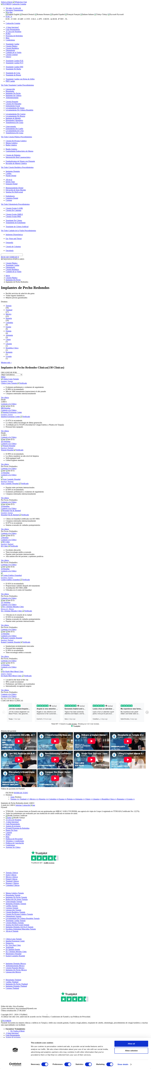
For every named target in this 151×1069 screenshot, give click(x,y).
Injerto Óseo (10, 182)
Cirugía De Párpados (13, 104)
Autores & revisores (13, 826)
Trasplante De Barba (13, 69)
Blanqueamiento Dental (14, 188)
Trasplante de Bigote (13, 75)
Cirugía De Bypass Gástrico (16, 141)
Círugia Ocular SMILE (14, 214)
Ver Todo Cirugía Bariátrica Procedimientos (17, 167)
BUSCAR (5, 257)
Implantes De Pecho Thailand (17, 984)
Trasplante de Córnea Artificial (17, 227)
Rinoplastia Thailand (13, 980)
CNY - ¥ (29, 19)
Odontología (10, 50)
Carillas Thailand (12, 982)
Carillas (8, 173)
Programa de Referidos (14, 36)
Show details (122, 1064)
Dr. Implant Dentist (13, 949)
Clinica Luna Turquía (14, 939)
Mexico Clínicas (12, 877)
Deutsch (31, 14)
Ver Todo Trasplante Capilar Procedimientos (17, 85)
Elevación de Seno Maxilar (16, 190)
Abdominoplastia (12, 98)
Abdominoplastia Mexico (15, 966)
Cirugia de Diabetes (13, 155)
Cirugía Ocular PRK (13, 216)
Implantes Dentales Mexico (16, 964)
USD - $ (16, 19)
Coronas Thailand (12, 988)
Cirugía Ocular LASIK (14, 208)
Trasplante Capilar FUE (14, 61)
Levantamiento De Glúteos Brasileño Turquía (23, 918)
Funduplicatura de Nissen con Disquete (20, 161)
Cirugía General (12, 55)
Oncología (9, 251)
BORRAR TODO (21, 793)
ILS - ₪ (35, 19)
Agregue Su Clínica (13, 847)
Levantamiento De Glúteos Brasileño (19, 110)
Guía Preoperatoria (13, 29)
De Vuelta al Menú (17, 1031)
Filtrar (3, 377)
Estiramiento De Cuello (14, 129)
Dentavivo (9, 943)
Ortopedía (9, 243)
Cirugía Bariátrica (12, 48)
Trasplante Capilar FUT (14, 63)
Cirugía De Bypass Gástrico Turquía (19, 914)
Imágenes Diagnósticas (14, 235)
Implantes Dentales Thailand (16, 986)
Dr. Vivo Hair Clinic (13, 945)
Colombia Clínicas (12, 885)
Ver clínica (5, 398)
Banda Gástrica (11, 149)
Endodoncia (10, 196)
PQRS (8, 34)
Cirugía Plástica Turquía (15, 923)
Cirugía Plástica (11, 46)
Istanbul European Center (15, 941)
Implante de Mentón (13, 118)
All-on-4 (9, 180)
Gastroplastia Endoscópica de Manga (19, 151)
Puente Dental (11, 176)
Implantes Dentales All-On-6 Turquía (19, 927)
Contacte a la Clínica (8, 404)
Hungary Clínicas (12, 883)
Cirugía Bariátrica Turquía (15, 912)
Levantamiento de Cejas (15, 131)
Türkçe (104, 14)
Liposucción (10, 89)
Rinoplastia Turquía (13, 895)
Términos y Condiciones (15, 841)
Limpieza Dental (12, 198)
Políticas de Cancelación (15, 843)
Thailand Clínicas (12, 881)
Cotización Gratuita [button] (19, 4)
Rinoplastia (10, 91)
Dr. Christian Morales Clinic (16, 952)
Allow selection (131, 1051)
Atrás (12, 797)
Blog (7, 38)
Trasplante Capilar (12, 44)
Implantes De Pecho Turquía (16, 897)
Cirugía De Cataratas (13, 210)
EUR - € (9, 17)
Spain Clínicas (11, 875)
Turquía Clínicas (12, 873)
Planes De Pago (11, 830)
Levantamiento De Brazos (15, 116)
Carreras (9, 832)
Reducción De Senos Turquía (17, 899)
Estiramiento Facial (13, 106)
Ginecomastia (11, 126)
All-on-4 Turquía (12, 931)
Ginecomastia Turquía (14, 902)
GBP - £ (22, 19)
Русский (120, 14)
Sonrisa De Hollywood (14, 192)
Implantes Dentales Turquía (16, 904)
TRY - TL (63, 19)
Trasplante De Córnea (14, 220)
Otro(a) (8, 57)
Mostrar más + (6, 362)
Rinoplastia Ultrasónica (14, 120)
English (16, 14)
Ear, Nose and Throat (14, 239)
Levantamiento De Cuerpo (15, 114)
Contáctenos (10, 40)
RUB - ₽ (56, 19)
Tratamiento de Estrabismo (15, 223)
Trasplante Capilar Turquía (15, 921)
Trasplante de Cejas (13, 73)
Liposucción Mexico (13, 972)
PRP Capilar (10, 81)
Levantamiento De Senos (15, 108)
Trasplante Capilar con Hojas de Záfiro (20, 79)
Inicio (8, 276)
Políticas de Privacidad (14, 839)
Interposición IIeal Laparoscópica (18, 157)
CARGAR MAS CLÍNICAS (12, 701)
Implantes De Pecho (13, 93)
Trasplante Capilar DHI (14, 67)
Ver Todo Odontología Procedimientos (15, 204)
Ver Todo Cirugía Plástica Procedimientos (16, 137)
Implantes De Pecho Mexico (16, 970)
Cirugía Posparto (12, 102)
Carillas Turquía (12, 906)
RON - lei (48, 19)
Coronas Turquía (12, 908)
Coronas (9, 200)
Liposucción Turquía (13, 910)
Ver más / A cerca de (13, 8)
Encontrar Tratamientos (14, 10)
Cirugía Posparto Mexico (15, 968)
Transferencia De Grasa (14, 122)
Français (76, 14)
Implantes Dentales (13, 171)
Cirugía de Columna (13, 247)
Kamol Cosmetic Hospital (15, 956)
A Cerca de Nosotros (13, 32)
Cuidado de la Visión (13, 52)
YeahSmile (10, 947)
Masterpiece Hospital (13, 954)
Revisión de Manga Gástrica (16, 163)
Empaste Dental (11, 184)
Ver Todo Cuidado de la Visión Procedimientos (18, 231)
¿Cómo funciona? (12, 27)
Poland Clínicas (11, 879)
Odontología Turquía (13, 916)
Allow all (131, 1044)
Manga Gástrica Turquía (15, 893)
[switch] (67, 1064)
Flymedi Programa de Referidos (17, 828)
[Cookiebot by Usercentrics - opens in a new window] (15, 1064)
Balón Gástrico (11, 145)
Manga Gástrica (11, 143)
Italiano (91, 14)
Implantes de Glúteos (13, 95)
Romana (46, 14)
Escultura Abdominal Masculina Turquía (21, 929)
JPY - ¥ (41, 19)
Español (61, 14)
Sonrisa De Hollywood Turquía (17, 925)
